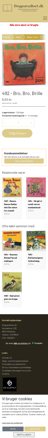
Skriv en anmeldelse (24, 161)
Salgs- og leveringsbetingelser (15, 361)
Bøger (18, 37)
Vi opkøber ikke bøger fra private (16, 370)
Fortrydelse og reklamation (14, 364)
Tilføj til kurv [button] (17, 133)
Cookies (5, 373)
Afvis (13, 429)
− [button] (5, 122)
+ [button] (31, 122)
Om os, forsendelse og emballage (16, 367)
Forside (6, 37)
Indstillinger (24, 434)
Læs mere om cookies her (12, 423)
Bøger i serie (32, 37)
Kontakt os (7, 357)
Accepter (35, 429)
